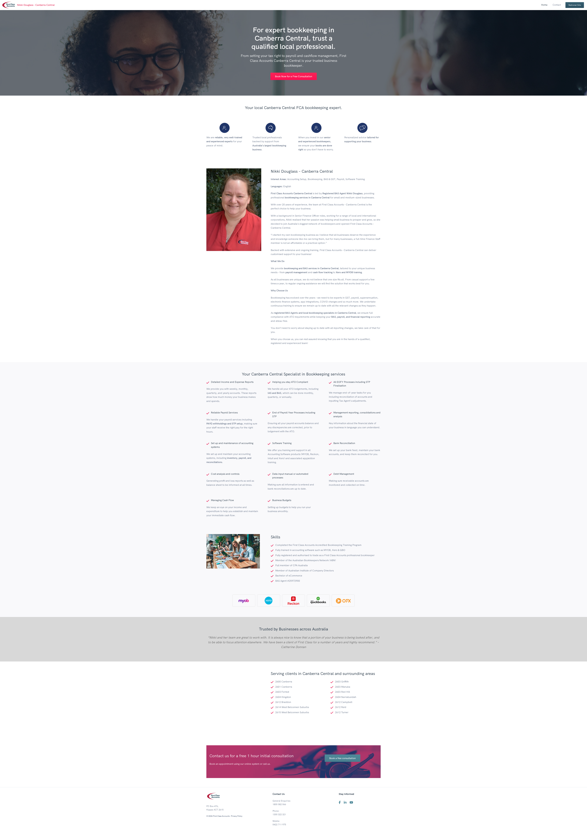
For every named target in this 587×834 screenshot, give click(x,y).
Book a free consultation (342, 758)
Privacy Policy (236, 816)
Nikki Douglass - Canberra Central (36, 4)
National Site (575, 5)
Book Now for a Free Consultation (293, 76)
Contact (557, 4)
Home (544, 4)
